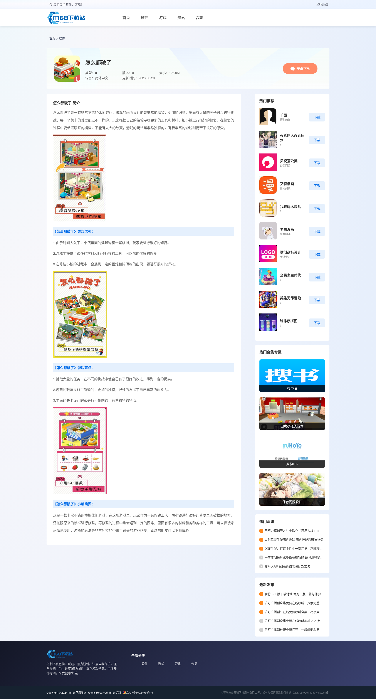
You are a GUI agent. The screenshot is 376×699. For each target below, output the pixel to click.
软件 (144, 17)
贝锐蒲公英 (288, 160)
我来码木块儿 (290, 206)
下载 (317, 117)
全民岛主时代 (290, 275)
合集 (199, 17)
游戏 (162, 17)
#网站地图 (322, 4)
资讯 (181, 17)
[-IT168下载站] (66, 18)
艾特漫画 (287, 183)
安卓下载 (303, 68)
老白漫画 (287, 229)
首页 (126, 17)
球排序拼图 (288, 320)
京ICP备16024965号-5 (139, 692)
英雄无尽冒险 (290, 297)
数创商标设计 (290, 252)
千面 (283, 115)
